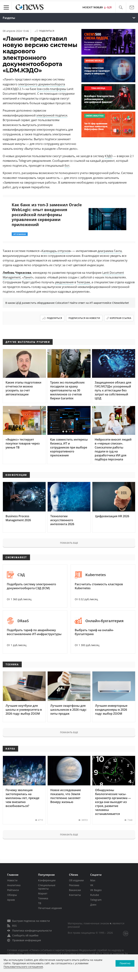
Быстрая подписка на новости (31, 921)
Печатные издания (50, 908)
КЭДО (108, 156)
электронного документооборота (41, 84)
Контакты (75, 895)
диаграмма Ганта (110, 251)
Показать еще (69, 542)
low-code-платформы (51, 89)
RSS (14, 925)
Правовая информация (26, 940)
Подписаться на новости (84, 318)
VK (91, 885)
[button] (120, 7)
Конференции (47, 880)
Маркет (42, 893)
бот (67, 166)
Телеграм (83, 282)
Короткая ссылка (120, 318)
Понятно (125, 963)
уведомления (64, 282)
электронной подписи (51, 115)
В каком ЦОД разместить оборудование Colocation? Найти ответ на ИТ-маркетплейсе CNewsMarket (67, 303)
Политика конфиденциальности (32, 930)
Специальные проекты (46, 886)
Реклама (74, 885)
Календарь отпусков (56, 251)
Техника (43, 898)
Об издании (76, 880)
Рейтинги (13, 890)
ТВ (39, 903)
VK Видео (96, 890)
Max (92, 880)
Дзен (93, 904)
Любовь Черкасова (17, 273)
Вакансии (75, 890)
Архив (11, 899)
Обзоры (12, 895)
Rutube (94, 895)
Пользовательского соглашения (23, 966)
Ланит (28, 277)
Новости (12, 880)
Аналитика (13, 885)
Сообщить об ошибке (25, 935)
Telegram (96, 899)
